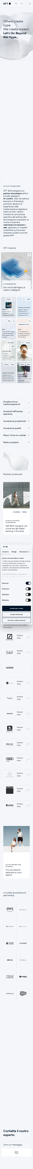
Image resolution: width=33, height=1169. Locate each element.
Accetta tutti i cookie (16, 608)
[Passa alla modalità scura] (22, 3)
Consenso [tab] (5, 552)
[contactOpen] (16, 1152)
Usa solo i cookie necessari (16, 620)
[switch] (28, 588)
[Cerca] (16, 3)
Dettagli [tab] (13, 552)
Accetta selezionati (16, 614)
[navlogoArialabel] (7, 3)
